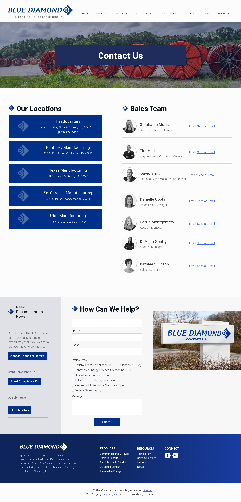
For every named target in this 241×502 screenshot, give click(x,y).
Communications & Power (114, 454)
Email (76, 331)
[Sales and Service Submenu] (181, 13)
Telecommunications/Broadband (95, 380)
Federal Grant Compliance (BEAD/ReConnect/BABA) (108, 365)
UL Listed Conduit (110, 467)
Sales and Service (167, 13)
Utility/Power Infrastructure (92, 375)
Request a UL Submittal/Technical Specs (101, 385)
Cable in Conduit (109, 458)
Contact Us (223, 13)
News (206, 13)
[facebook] (168, 455)
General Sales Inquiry (88, 390)
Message (78, 396)
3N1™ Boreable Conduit (113, 462)
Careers (192, 13)
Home (85, 13)
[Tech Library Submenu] (151, 13)
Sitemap (147, 490)
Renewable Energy (110, 471)
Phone (75, 345)
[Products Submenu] (127, 13)
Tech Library (140, 13)
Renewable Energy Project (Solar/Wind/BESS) (104, 370)
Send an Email (206, 126)
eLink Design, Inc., (111, 494)
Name (76, 316)
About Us (101, 13)
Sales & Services (146, 458)
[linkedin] (175, 455)
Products (118, 13)
